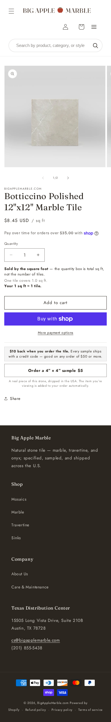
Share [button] (15, 398)
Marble (17, 512)
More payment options (55, 332)
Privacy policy (62, 709)
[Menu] (94, 27)
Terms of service (90, 709)
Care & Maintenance (30, 587)
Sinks (16, 538)
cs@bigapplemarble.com (35, 640)
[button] (11, 11)
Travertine (20, 525)
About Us (19, 574)
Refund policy (35, 709)
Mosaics (18, 499)
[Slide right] (68, 178)
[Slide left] (43, 178)
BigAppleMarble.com (53, 703)
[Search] (95, 45)
